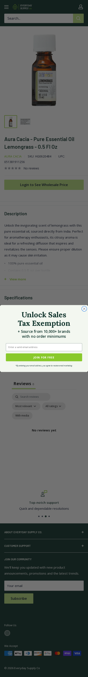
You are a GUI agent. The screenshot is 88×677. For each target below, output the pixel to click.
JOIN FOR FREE (44, 357)
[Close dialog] (84, 308)
